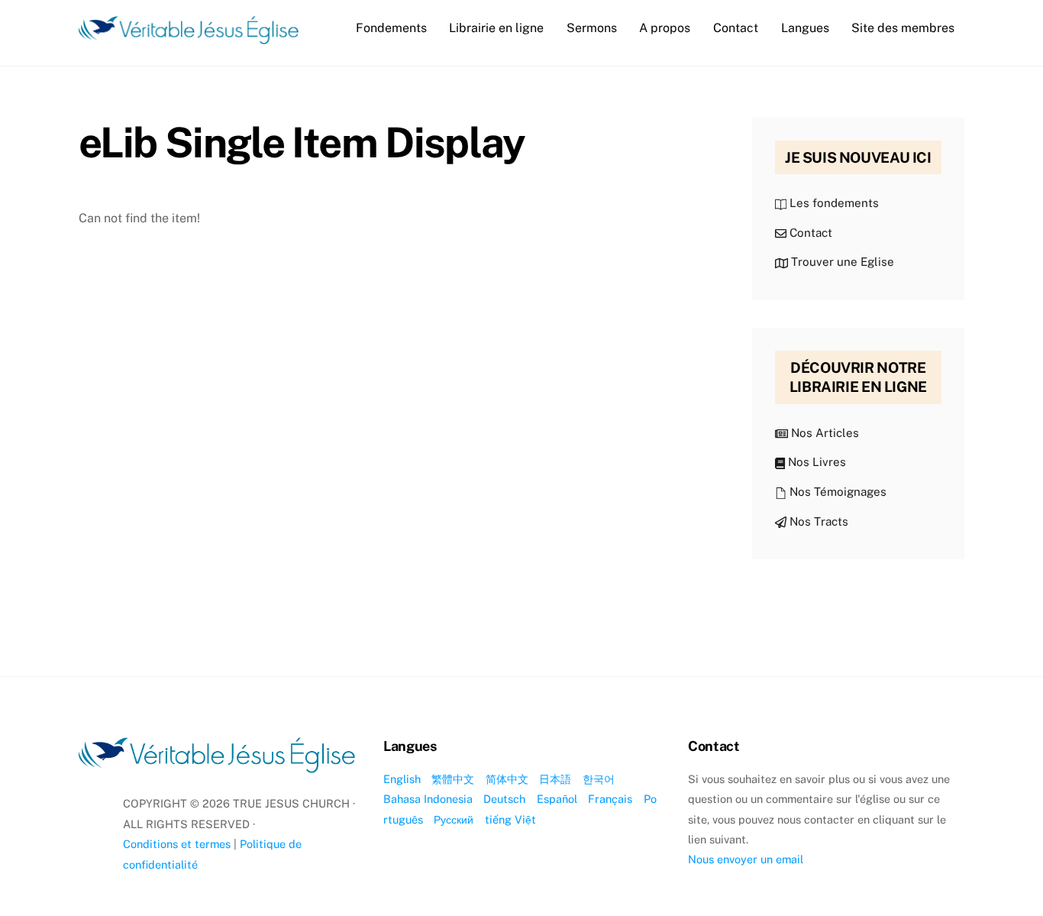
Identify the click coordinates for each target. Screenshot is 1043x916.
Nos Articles (823, 432)
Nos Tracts (817, 521)
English (402, 778)
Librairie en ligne (496, 28)
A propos (664, 28)
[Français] (189, 36)
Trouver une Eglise (841, 261)
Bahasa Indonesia (428, 798)
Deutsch (504, 798)
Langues (805, 28)
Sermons (592, 28)
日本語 (555, 778)
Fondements (391, 28)
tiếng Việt (510, 819)
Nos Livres (815, 461)
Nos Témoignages (836, 491)
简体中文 (507, 778)
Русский (453, 819)
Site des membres (902, 28)
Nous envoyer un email (745, 859)
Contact (735, 28)
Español (557, 798)
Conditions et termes (177, 843)
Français (610, 798)
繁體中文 (452, 778)
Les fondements (832, 202)
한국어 (599, 778)
